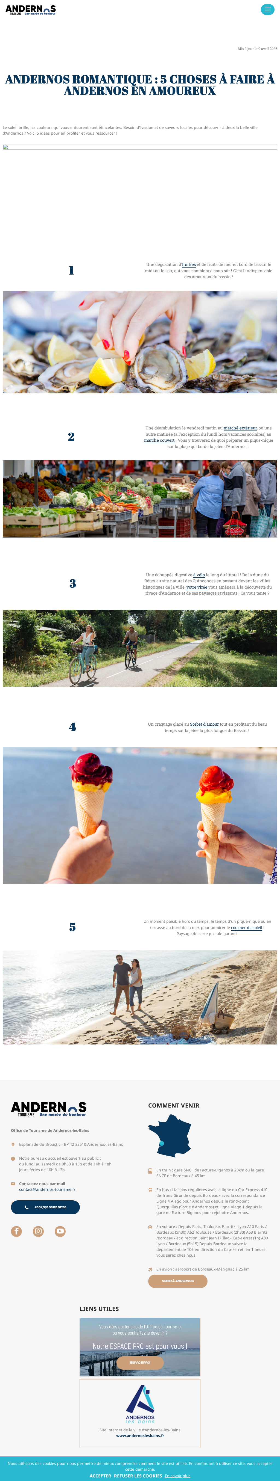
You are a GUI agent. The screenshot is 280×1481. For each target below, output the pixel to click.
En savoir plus (178, 1475)
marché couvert (159, 440)
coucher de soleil (246, 927)
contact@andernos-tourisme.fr (47, 1189)
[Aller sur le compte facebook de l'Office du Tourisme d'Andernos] (16, 1231)
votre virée (196, 587)
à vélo (199, 574)
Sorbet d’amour (204, 724)
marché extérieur (240, 428)
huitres (189, 264)
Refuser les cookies (138, 1475)
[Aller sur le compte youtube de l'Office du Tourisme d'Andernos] (60, 1231)
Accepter (100, 1475)
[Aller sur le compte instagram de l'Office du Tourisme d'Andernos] (38, 1231)
